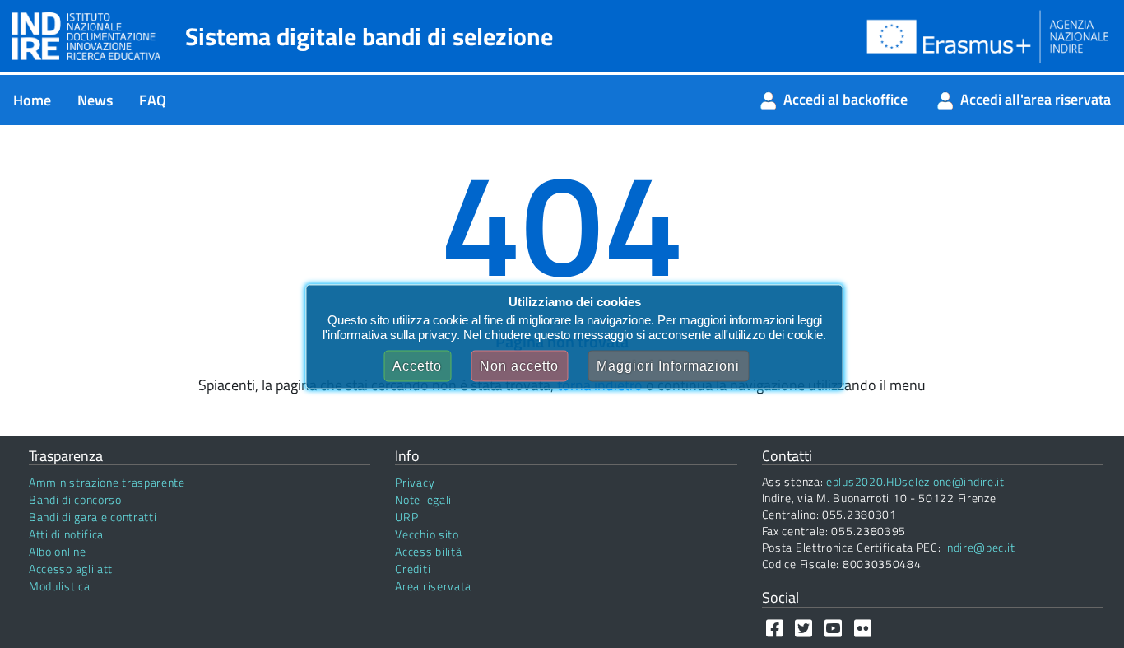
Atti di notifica (66, 534)
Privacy (414, 482)
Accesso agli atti (72, 568)
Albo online (57, 551)
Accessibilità (428, 551)
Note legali (423, 499)
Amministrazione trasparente (107, 482)
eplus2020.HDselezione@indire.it (915, 481)
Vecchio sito (426, 534)
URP (406, 516)
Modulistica (60, 585)
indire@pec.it (979, 547)
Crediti (412, 568)
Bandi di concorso (75, 499)
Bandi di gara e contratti (93, 516)
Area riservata (433, 585)
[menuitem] (32, 100)
